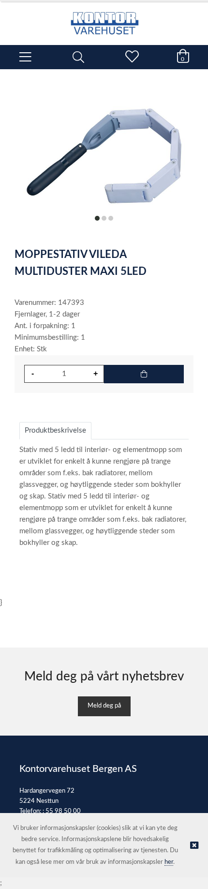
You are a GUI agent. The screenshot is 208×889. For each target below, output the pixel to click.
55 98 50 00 (63, 811)
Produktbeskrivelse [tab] (55, 430)
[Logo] (104, 18)
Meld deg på (104, 706)
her (168, 862)
